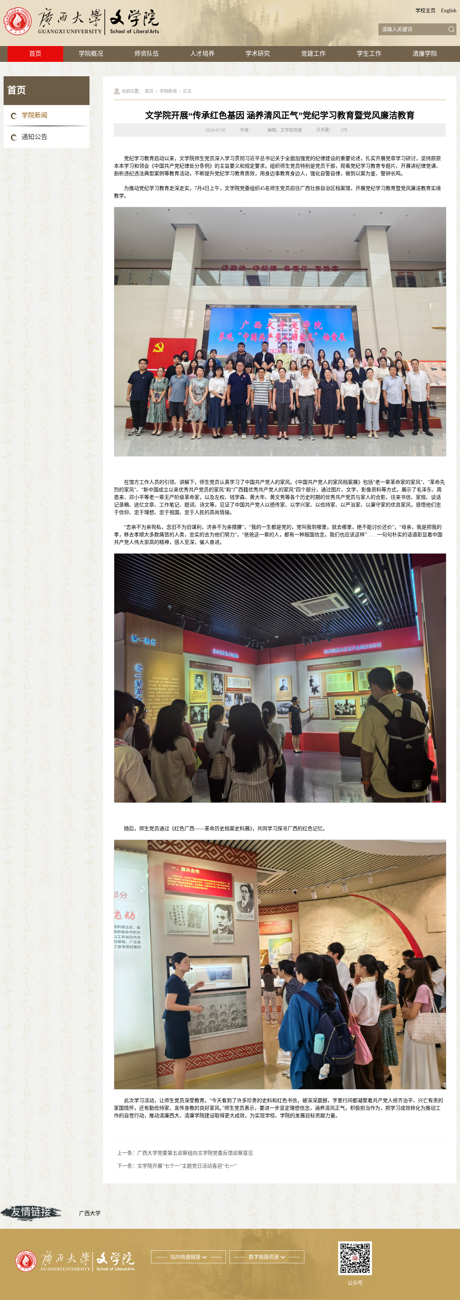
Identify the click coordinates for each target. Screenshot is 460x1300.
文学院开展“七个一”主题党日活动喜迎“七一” (186, 1166)
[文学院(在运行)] (81, 21)
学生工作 (369, 53)
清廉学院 (425, 53)
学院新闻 (34, 115)
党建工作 (313, 53)
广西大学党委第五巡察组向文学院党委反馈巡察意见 (195, 1153)
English (448, 10)
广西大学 (90, 1213)
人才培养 (202, 53)
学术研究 (257, 53)
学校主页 (425, 10)
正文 (187, 91)
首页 (35, 53)
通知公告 (34, 137)
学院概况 (91, 53)
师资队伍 (146, 53)
